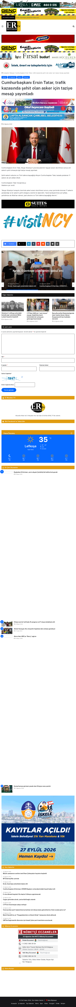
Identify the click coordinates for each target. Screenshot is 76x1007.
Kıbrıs (19, 77)
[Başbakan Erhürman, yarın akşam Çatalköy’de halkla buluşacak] (6, 545)
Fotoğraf (51, 1003)
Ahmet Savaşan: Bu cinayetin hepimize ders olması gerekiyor (34, 629)
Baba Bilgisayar (52, 1000)
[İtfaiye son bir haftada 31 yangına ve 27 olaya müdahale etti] (6, 623)
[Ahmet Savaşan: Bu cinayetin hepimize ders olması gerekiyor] (6, 631)
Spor (41, 1003)
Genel (4, 77)
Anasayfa (6, 73)
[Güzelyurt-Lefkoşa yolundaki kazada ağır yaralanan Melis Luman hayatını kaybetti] (12, 305)
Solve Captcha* (6, 373)
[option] (38, 270)
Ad (2, 356)
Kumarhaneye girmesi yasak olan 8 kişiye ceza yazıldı (32, 786)
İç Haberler (12, 77)
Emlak (57, 1003)
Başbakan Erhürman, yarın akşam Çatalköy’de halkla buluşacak (35, 472)
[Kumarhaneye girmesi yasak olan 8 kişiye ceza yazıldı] (6, 789)
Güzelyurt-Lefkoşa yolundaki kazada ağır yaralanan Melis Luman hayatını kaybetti (11, 315)
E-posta (4, 365)
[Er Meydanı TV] (13, 26)
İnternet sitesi (43, 365)
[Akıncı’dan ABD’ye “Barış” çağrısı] (6, 709)
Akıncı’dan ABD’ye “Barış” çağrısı (25, 636)
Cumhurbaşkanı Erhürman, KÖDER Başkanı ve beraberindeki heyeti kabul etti (39, 17)
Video (46, 1003)
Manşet (12, 73)
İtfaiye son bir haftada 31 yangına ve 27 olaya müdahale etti (34, 622)
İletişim (63, 1003)
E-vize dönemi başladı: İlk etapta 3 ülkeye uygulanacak (38, 270)
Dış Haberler (30, 1003)
